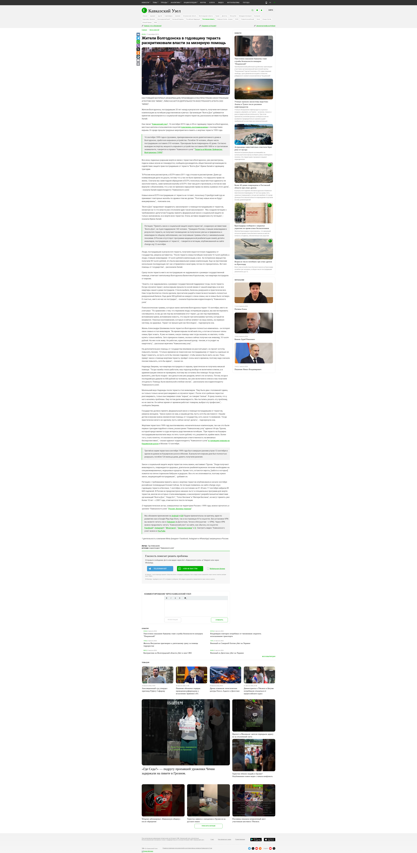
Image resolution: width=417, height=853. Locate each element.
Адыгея (160, 16)
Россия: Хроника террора (179, 509)
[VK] (138, 34)
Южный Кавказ (147, 22)
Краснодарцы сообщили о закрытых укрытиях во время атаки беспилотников (252, 226)
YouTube (161, 531)
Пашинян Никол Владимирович (248, 369)
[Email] (138, 60)
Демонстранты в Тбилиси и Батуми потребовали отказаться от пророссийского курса (259, 691)
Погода (246, 2)
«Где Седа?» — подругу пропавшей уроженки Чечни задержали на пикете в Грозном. (178, 771)
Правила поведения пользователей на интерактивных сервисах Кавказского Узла (187, 848)
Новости (145, 2)
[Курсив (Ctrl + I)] (171, 598)
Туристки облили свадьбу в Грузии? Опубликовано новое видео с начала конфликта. (252, 775)
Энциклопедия (190, 2)
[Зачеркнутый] (179, 598)
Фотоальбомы (233, 2)
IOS (181, 516)
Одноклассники (185, 528)
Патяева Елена (241, 309)
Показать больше (208, 826)
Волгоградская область (206, 16)
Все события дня (268, 656)
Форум (203, 2)
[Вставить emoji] (185, 598)
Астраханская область (189, 16)
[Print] (138, 64)
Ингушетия (233, 16)
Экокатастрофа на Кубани (265, 26)
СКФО (236, 19)
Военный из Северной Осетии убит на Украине (230, 643)
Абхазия (144, 16)
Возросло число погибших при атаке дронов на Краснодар (253, 262)
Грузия (217, 16)
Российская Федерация (193, 19)
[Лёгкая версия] (266, 3)
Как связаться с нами (224, 839)
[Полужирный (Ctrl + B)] (166, 598)
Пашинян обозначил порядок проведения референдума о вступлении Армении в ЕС (188, 691)
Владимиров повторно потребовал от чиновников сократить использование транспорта (235, 634)
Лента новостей (154, 30)
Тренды (164, 2)
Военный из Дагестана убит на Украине (227, 653)
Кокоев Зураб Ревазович (245, 339)
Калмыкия (257, 16)
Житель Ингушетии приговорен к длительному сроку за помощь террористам (170, 644)
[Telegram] (138, 38)
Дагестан (224, 16)
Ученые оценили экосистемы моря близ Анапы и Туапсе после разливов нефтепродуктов (251, 104)
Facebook (148, 528)
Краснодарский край (163, 19)
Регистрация (173, 619)
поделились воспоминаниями (194, 127)
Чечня (258, 19)
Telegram (171, 522)
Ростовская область (208, 19)
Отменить (219, 620)
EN (274, 2)
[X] (138, 49)
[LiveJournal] (138, 57)
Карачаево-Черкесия (148, 19)
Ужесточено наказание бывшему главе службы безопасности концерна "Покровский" (251, 61)
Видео (221, 2)
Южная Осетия (266, 19)
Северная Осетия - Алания (224, 19)
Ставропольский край (247, 19)
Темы (155, 2)
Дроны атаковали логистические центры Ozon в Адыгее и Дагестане (225, 689)
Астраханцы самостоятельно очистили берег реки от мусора (253, 148)
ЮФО (155, 22)
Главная (144, 30)
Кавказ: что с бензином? (153, 26)
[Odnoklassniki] (138, 53)
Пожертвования (240, 839)
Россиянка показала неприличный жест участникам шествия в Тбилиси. (249, 820)
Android (175, 516)
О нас (212, 839)
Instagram (159, 528)
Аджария (152, 16)
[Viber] (138, 45)
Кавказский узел (159, 124)
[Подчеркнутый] (175, 598)
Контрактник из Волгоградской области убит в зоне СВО (167, 653)
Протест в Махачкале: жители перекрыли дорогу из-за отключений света (252, 735)
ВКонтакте (171, 528)
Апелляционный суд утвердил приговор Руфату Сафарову (154, 689)
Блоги (212, 2)
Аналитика (175, 2)
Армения (177, 16)
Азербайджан (169, 16)
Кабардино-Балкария (245, 16)
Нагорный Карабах (178, 19)
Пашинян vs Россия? (208, 26)
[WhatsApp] (138, 42)
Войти (271, 10)
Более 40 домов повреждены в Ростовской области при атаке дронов (252, 186)
